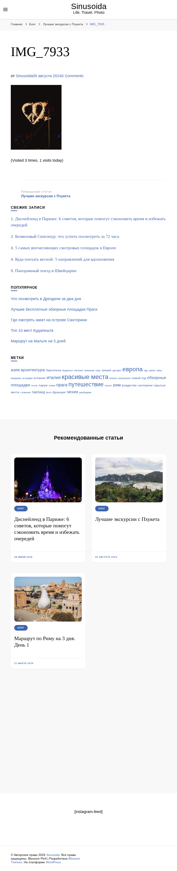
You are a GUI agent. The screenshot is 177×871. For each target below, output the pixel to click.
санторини (145, 385)
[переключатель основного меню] (5, 9)
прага (61, 384)
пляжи (52, 385)
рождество (129, 385)
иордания (16, 378)
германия (89, 370)
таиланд (38, 392)
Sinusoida (89, 6)
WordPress (53, 862)
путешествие (86, 384)
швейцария (85, 392)
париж (43, 385)
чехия (72, 392)
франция (59, 392)
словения (25, 392)
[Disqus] (88, 738)
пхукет (108, 385)
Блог (32, 24)
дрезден (116, 370)
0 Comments (73, 76)
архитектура (33, 370)
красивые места (85, 376)
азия (15, 370)
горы (98, 370)
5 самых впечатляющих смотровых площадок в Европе (65, 247)
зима (159, 370)
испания (40, 378)
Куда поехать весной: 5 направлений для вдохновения (64, 259)
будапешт (67, 370)
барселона (53, 370)
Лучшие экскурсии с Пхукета (127, 519)
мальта (113, 378)
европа (132, 369)
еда (146, 370)
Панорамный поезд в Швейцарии (45, 270)
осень (34, 385)
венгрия (78, 370)
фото (49, 392)
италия (54, 377)
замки (152, 370)
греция (106, 370)
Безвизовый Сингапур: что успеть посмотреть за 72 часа (67, 236)
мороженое (124, 378)
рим (117, 385)
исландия (27, 378)
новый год (139, 378)
